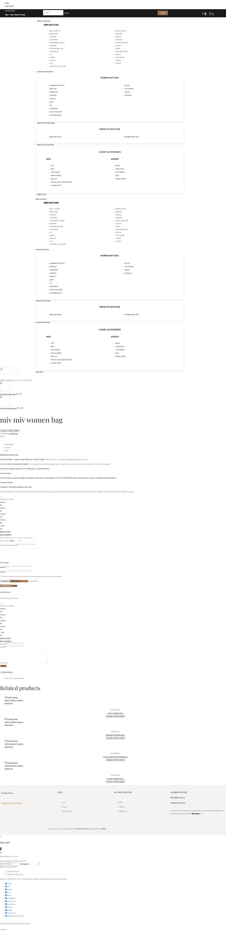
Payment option (179, 792)
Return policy (178, 798)
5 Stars (2, 502)
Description (9, 444)
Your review (4, 563)
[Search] (66, 13)
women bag (10, 380)
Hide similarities (13, 871)
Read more (9, 703)
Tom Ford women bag (8, 408)
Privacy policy (178, 803)
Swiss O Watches (82, 829)
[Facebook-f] (4, 813)
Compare (4, 431)
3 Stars (2, 514)
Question (4, 663)
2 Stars (2, 520)
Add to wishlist (14, 431)
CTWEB (103, 829)
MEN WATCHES (51, 25)
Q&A (6, 450)
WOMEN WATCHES (110, 77)
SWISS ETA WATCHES (109, 129)
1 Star (2, 526)
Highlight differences (15, 874)
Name (3, 567)
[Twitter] (12, 813)
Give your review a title (8, 545)
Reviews (8, 447)
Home (2, 380)
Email (2, 572)
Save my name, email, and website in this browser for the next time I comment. (32, 576)
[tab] (115, 444)
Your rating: (5, 541)
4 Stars (2, 508)
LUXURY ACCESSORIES (110, 152)
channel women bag (8, 394)
